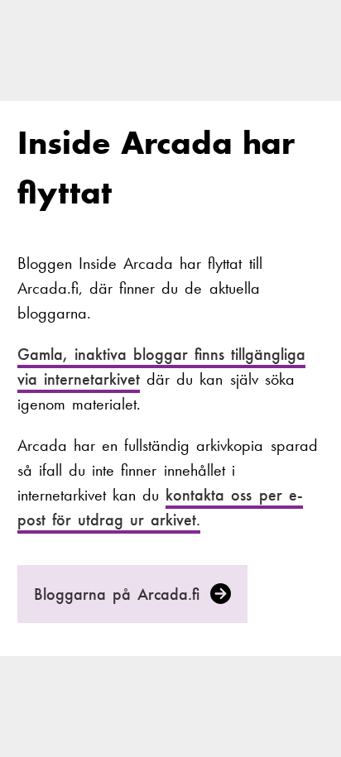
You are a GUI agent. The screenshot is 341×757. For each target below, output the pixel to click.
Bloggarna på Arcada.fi (120, 594)
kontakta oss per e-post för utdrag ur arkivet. (160, 507)
